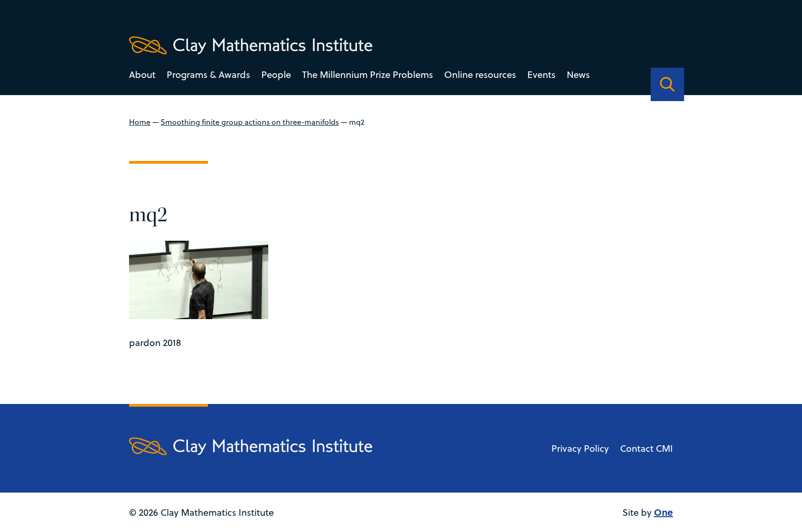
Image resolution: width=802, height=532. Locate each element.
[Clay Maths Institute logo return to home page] (250, 45)
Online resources (480, 74)
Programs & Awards (208, 74)
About (142, 74)
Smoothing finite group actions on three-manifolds (250, 122)
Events (541, 74)
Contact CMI (646, 448)
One (663, 512)
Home (139, 122)
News (578, 74)
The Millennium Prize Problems (367, 74)
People (276, 74)
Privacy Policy (580, 448)
